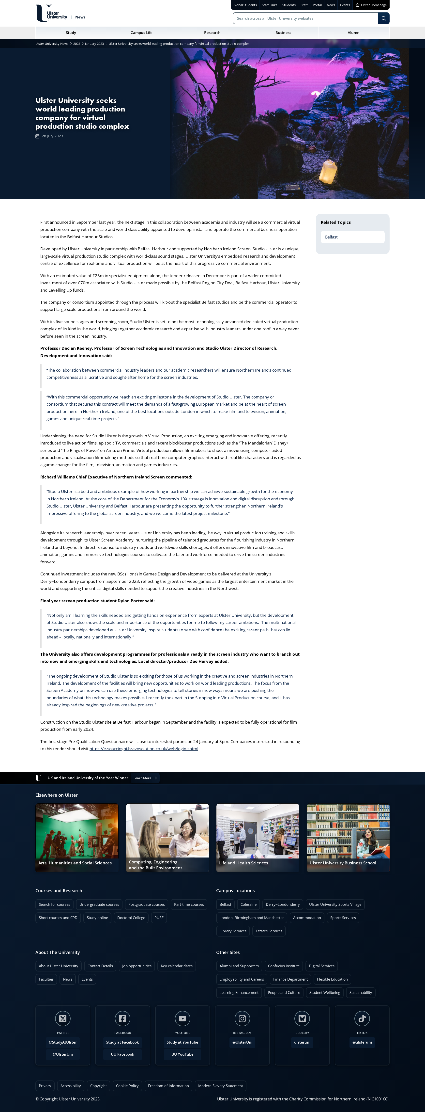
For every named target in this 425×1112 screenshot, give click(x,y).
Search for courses (54, 904)
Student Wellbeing (323, 991)
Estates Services (267, 930)
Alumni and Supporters (237, 965)
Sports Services (341, 916)
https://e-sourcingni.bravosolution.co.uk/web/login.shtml (144, 748)
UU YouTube (182, 1054)
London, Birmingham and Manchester (252, 917)
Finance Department (289, 978)
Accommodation (305, 916)
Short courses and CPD (56, 916)
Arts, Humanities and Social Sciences (75, 863)
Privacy (45, 1085)
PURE (159, 917)
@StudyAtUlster (63, 1042)
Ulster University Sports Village (335, 904)
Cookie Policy (127, 1085)
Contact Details (100, 966)
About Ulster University (58, 966)
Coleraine (247, 903)
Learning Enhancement (237, 991)
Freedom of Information (168, 1085)
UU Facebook (122, 1054)
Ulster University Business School (343, 863)
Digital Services (319, 965)
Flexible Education (331, 978)
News (66, 978)
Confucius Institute (282, 965)
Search (384, 18)
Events (85, 978)
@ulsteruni (360, 1041)
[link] (77, 837)
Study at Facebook (122, 1042)
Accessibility (71, 1085)
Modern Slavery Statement (220, 1085)
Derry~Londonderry (281, 903)
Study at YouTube (182, 1042)
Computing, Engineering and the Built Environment (155, 865)
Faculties (46, 979)
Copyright (98, 1085)
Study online (95, 916)
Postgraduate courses (145, 903)
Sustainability (359, 991)
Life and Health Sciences (243, 863)
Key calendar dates (177, 966)
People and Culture (282, 991)
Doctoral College (129, 916)
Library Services (231, 930)
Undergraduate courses (97, 903)
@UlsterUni (59, 1053)
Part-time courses (187, 903)
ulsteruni (302, 1042)
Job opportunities (137, 966)
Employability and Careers (240, 978)
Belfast (329, 235)
